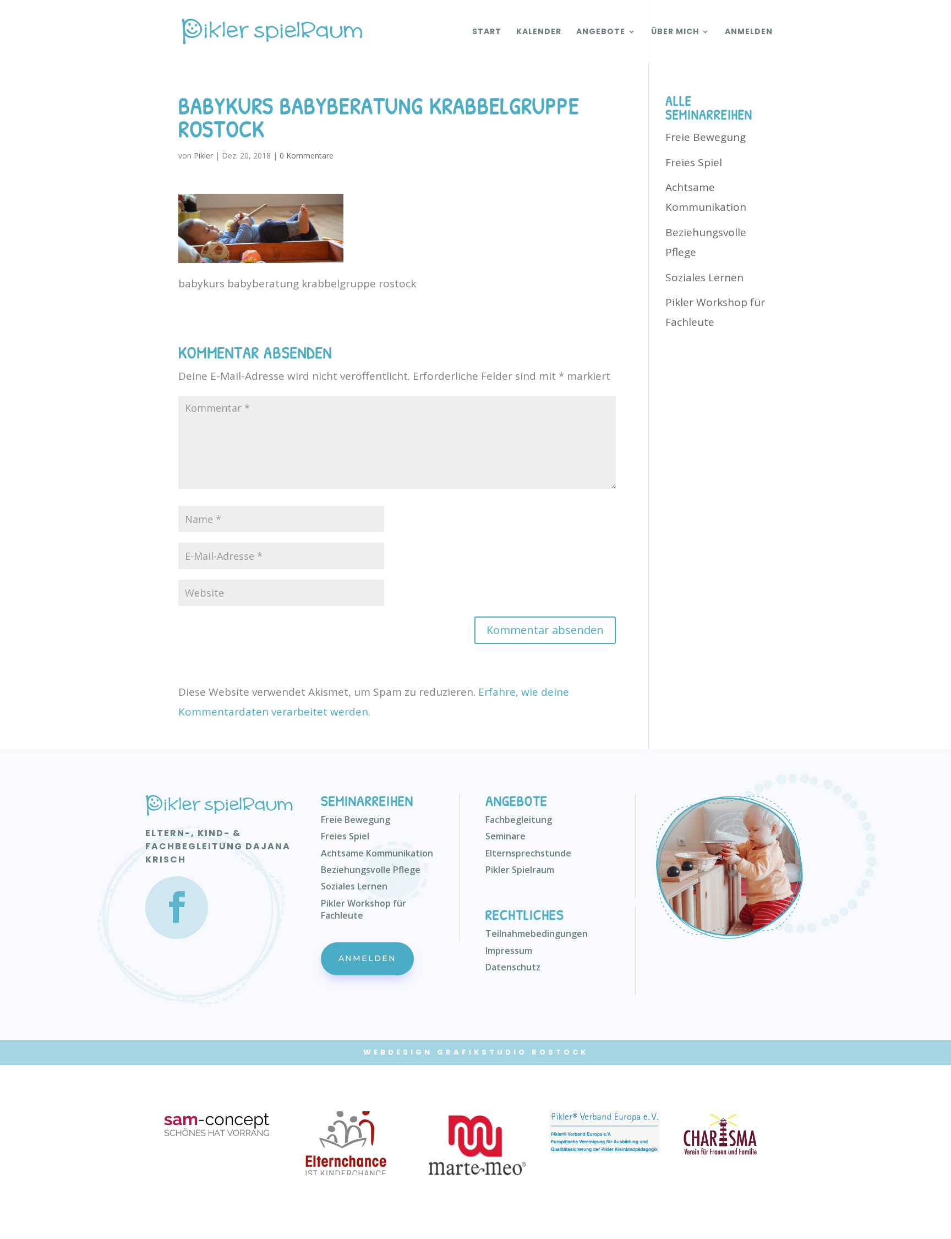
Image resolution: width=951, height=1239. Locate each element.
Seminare (505, 836)
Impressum (508, 951)
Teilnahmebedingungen (536, 933)
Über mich (675, 32)
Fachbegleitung (518, 820)
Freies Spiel (693, 162)
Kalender (538, 32)
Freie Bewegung (705, 137)
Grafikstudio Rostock (512, 1052)
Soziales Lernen (704, 277)
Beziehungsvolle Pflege (370, 870)
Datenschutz (512, 967)
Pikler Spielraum (519, 870)
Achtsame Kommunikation (377, 853)
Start (486, 32)
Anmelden (749, 32)
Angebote (600, 32)
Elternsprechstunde (528, 853)
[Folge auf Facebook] (176, 907)
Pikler (203, 155)
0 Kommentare (307, 155)
